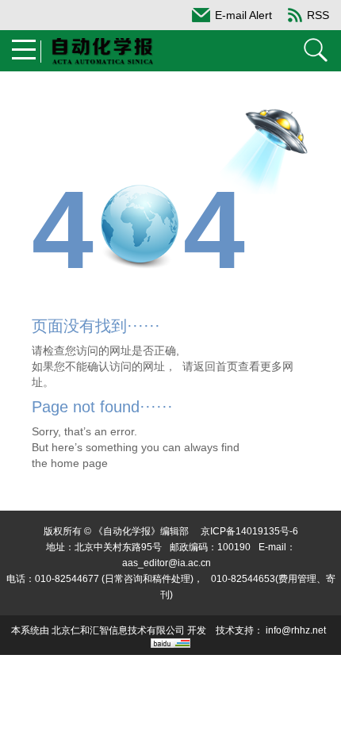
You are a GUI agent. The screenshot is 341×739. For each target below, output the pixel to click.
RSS (318, 15)
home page (79, 463)
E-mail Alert (243, 15)
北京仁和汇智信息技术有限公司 (118, 630)
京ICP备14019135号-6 (249, 531)
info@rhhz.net (296, 630)
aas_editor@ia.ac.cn (166, 563)
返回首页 (215, 366)
